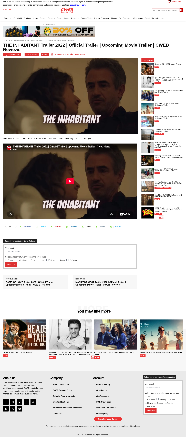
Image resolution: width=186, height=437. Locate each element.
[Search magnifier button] (181, 10)
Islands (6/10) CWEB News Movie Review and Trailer (166, 104)
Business (11, 260)
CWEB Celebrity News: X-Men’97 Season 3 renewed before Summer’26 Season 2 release (168, 209)
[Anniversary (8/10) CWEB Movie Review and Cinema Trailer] (147, 173)
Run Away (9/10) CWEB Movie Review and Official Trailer (168, 91)
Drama (157, 107)
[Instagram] (12, 402)
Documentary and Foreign (163, 187)
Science (52, 260)
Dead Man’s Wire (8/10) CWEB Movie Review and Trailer (168, 117)
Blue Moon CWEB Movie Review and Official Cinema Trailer (168, 196)
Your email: (10, 248)
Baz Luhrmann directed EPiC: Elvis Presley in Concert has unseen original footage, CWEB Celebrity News (70, 353)
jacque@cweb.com (78, 5)
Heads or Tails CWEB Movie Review (167, 64)
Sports (62, 260)
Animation (158, 214)
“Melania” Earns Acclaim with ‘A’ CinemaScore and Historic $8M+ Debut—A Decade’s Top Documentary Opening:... (168, 145)
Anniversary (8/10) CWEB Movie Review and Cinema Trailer (166, 170)
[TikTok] (33, 402)
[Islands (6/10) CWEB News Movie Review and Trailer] (147, 108)
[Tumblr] (6, 409)
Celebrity (23, 260)
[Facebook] (6, 402)
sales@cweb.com (133, 426)
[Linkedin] (19, 402)
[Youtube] (19, 409)
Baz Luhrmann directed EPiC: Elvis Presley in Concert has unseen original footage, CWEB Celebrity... (168, 79)
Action (157, 66)
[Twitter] (12, 409)
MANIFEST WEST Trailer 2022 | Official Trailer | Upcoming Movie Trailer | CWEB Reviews (100, 283)
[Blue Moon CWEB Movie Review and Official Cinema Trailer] (147, 199)
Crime (33, 260)
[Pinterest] (26, 402)
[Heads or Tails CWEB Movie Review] (147, 69)
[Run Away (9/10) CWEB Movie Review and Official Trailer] (147, 95)
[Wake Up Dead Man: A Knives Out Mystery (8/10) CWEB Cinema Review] (147, 160)
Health (42, 260)
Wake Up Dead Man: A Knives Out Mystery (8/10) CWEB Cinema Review (168, 156)
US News (73, 260)
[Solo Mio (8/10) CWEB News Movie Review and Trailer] (147, 134)
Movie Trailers (14, 40)
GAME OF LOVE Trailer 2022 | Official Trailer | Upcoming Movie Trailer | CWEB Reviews (30, 283)
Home (5, 40)
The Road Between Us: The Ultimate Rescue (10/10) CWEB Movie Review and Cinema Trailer (168, 183)
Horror (22, 40)
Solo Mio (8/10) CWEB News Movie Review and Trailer (167, 130)
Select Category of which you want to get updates (25, 257)
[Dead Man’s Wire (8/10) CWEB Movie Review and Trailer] (147, 121)
